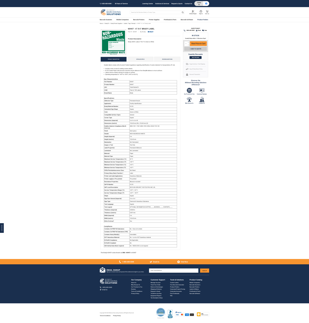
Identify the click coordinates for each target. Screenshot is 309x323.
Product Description (113, 59)
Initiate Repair (193, 13)
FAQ (171, 295)
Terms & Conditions (136, 291)
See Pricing (195, 57)
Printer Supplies (154, 19)
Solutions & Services (162, 3)
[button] (2, 228)
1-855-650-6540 (190, 30)
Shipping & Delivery (156, 289)
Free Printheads (174, 293)
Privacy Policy (135, 293)
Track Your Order (155, 285)
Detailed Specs (140, 59)
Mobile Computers (122, 19)
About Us (133, 282)
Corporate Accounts (176, 291)
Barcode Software (187, 19)
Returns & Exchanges (157, 287)
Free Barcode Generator (177, 285)
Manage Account (155, 282)
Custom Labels (174, 282)
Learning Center (147, 3)
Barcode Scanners (106, 19)
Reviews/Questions (167, 59)
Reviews (133, 289)
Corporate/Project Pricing (177, 289)
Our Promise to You (136, 287)
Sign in (201, 13)
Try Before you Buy (156, 293)
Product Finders (202, 19)
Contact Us (188, 3)
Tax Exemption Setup (157, 298)
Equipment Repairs (156, 295)
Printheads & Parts (170, 19)
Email (199, 30)
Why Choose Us (135, 285)
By (143, 32)
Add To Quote (196, 49)
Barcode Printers (139, 19)
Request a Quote (176, 3)
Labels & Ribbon (194, 289)
